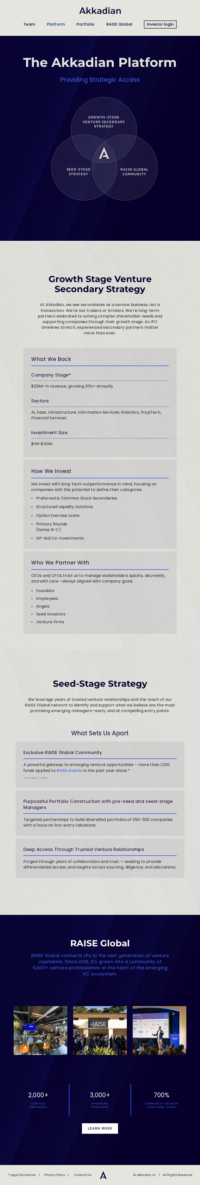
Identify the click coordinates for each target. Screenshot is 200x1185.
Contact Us (81, 1175)
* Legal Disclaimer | (24, 1175)
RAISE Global (119, 24)
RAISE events (69, 770)
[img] (103, 1175)
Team (29, 24)
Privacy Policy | (55, 1175)
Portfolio (85, 24)
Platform (56, 24)
